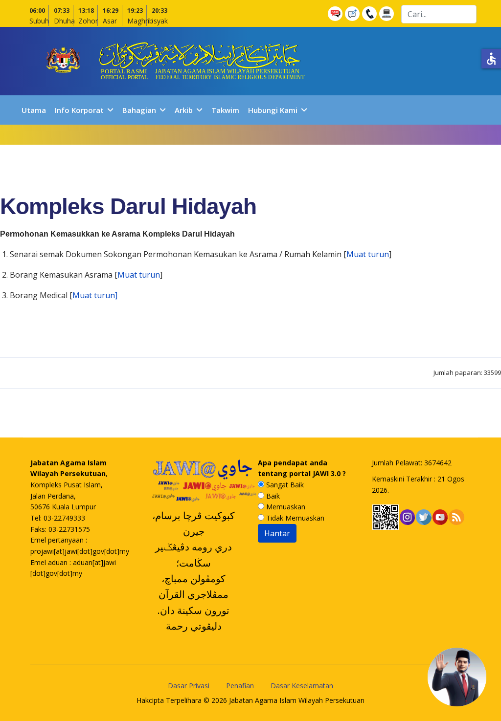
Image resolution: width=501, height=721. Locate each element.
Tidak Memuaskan (294, 518)
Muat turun (367, 254)
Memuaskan (284, 506)
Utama (34, 110)
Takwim (225, 110)
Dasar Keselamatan (302, 685)
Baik (272, 496)
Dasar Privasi (188, 685)
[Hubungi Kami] (370, 13)
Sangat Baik (284, 484)
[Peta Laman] (387, 13)
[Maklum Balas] (353, 13)
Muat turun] (94, 295)
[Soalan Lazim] (336, 13)
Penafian (240, 685)
